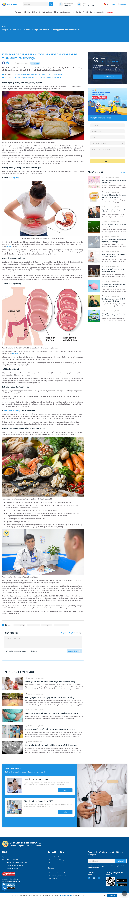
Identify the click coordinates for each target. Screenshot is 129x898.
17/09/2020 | (33, 74)
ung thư (8, 246)
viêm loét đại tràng (19, 625)
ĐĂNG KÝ (121, 861)
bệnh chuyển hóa (46, 625)
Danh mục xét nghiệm (97, 12)
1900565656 (8, 857)
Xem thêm (123, 172)
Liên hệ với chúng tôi (107, 77)
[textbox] (107, 143)
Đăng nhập (123, 4)
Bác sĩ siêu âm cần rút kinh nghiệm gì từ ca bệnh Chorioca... (51, 745)
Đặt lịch (64, 790)
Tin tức (78, 12)
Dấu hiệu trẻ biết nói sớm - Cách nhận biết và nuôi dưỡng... (51, 681)
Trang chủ (5, 30)
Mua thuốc (110, 12)
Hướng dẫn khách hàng (50, 12)
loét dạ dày (14, 178)
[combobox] (107, 143)
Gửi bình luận (72, 651)
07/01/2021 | (33, 77)
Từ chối (103, 895)
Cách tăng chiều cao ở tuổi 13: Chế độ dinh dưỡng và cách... (51, 729)
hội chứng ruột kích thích (61, 625)
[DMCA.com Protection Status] (8, 885)
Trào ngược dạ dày (12, 410)
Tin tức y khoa (16, 30)
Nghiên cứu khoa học (67, 12)
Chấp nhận (112, 895)
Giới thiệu (27, 12)
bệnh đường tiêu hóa (33, 625)
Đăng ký (114, 4)
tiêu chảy (15, 354)
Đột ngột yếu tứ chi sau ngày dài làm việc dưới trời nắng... (50, 697)
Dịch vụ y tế (36, 12)
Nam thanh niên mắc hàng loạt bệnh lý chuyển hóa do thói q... (52, 713)
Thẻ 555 (85, 12)
